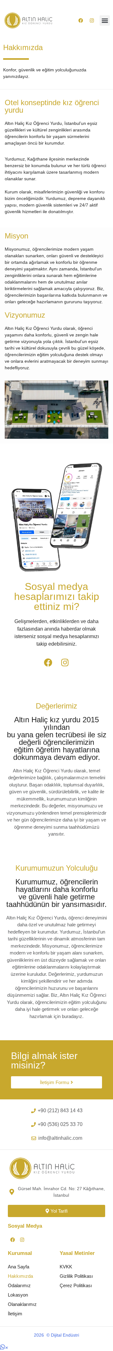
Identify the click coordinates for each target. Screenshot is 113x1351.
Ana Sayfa (18, 1266)
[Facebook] (80, 20)
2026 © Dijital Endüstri (56, 1335)
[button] (105, 20)
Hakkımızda (20, 1276)
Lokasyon (18, 1294)
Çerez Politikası (76, 1285)
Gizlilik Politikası (76, 1276)
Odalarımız (19, 1285)
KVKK (66, 1266)
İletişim (15, 1313)
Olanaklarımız (22, 1304)
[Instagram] (91, 20)
